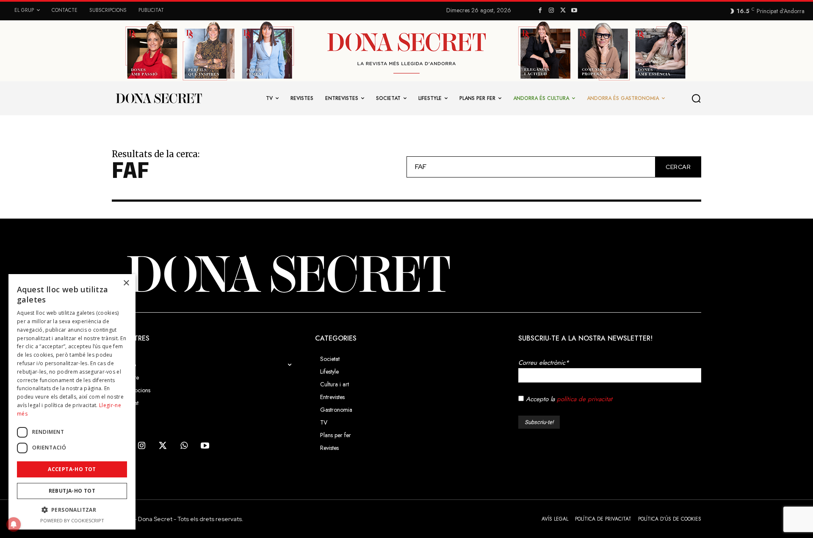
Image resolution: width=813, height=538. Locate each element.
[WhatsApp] (183, 446)
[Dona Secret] (406, 274)
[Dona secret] (158, 98)
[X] (563, 10)
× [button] (126, 283)
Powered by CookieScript (72, 520)
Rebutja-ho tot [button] (72, 490)
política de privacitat (584, 399)
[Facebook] (540, 10)
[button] (696, 98)
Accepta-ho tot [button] (72, 469)
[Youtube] (574, 10)
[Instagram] (551, 10)
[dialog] (72, 402)
